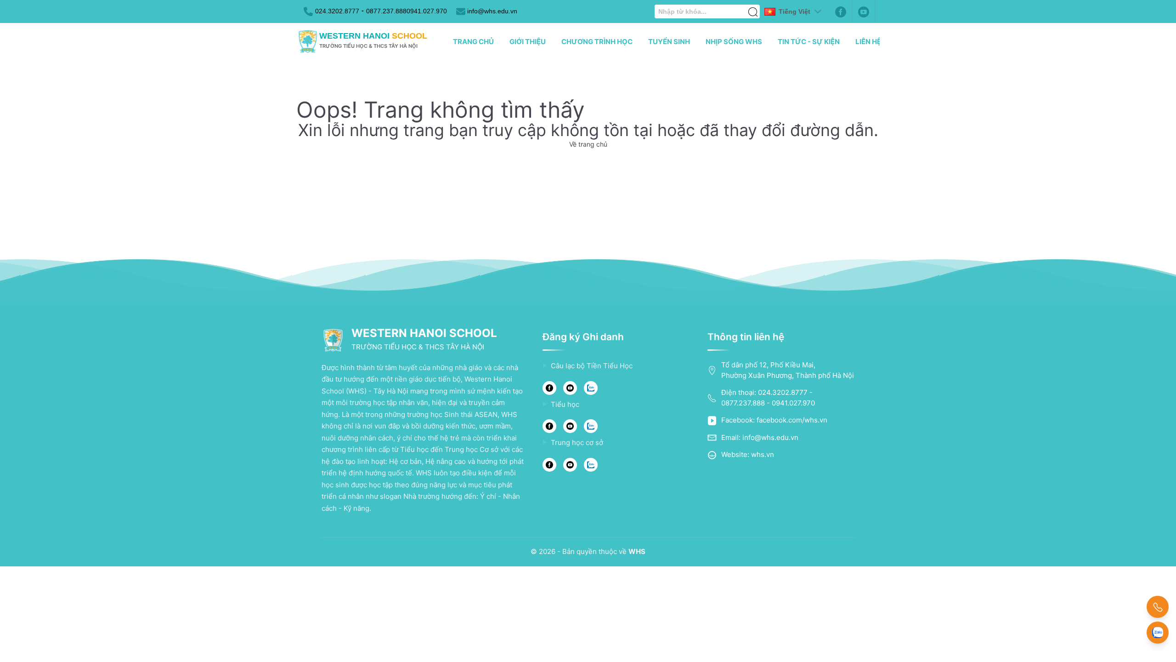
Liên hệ (868, 41)
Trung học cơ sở (577, 442)
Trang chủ (473, 41)
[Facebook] (840, 11)
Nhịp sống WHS (734, 41)
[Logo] (307, 41)
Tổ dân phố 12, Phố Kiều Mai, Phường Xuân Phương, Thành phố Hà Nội (787, 370)
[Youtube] (863, 11)
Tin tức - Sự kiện (809, 41)
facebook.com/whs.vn (792, 420)
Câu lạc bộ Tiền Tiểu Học (592, 365)
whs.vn (762, 454)
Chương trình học (597, 41)
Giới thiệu (527, 41)
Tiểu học (565, 404)
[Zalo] (591, 388)
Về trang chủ (588, 144)
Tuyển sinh (669, 41)
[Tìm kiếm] (753, 7)
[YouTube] (570, 388)
